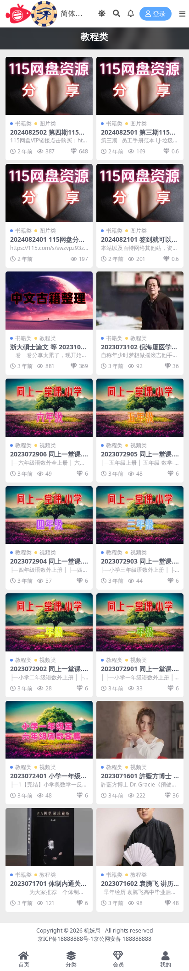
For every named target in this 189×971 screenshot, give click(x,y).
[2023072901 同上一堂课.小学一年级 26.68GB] (139, 622)
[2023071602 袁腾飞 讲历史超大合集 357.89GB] (139, 837)
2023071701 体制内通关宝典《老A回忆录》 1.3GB (48, 887)
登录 (159, 14)
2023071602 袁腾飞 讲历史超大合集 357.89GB (137, 887)
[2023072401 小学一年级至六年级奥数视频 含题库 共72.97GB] (49, 730)
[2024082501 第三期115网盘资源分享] (139, 86)
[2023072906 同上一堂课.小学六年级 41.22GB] (49, 408)
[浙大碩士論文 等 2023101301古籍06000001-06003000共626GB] (49, 300)
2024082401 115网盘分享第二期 (47, 243)
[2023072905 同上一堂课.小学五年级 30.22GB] (139, 408)
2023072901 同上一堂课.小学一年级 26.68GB (137, 672)
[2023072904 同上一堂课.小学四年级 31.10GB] (49, 515)
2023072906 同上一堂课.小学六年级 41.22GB (46, 458)
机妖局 (92, 930)
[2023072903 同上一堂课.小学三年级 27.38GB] (139, 515)
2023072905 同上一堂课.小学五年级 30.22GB (137, 458)
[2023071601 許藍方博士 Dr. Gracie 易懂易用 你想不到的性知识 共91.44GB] (139, 730)
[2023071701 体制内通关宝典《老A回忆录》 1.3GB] (49, 837)
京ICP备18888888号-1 (66, 939)
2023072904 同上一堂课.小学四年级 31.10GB (46, 565)
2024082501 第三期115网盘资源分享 (138, 136)
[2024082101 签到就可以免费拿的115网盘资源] (139, 193)
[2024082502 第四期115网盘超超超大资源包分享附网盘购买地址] (49, 86)
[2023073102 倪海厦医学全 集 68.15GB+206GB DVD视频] (139, 300)
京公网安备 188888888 (122, 939)
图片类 (47, 123)
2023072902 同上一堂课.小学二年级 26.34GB (46, 672)
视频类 (47, 445)
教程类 (47, 338)
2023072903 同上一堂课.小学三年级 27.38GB (137, 565)
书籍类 (23, 123)
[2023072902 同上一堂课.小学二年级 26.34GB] (49, 622)
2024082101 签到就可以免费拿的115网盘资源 (139, 243)
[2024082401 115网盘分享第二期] (49, 193)
